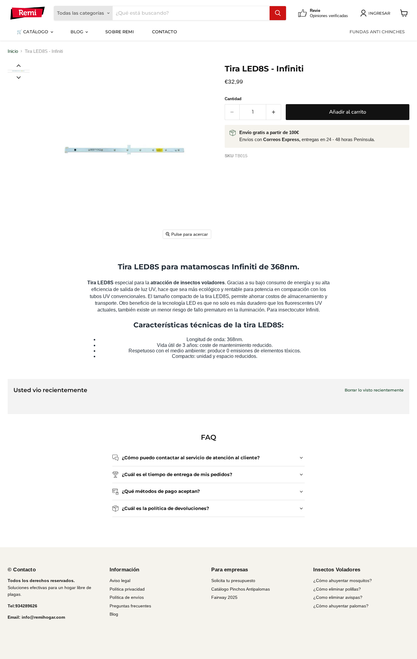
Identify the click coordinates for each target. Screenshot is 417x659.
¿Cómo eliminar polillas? (337, 589)
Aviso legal (120, 580)
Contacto (164, 32)
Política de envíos (127, 597)
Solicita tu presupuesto (233, 580)
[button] (18, 71)
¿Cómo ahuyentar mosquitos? (342, 580)
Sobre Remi (119, 32)
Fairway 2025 (224, 597)
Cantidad (233, 98)
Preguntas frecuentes (130, 605)
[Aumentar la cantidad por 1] (273, 112)
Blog (78, 32)
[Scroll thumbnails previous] (19, 65)
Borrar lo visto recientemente (374, 390)
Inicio (13, 51)
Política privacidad (127, 589)
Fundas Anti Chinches (377, 32)
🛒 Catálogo (33, 32)
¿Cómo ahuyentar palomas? (340, 605)
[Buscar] (278, 13)
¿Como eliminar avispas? (337, 597)
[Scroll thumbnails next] (19, 77)
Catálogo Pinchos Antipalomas (240, 589)
